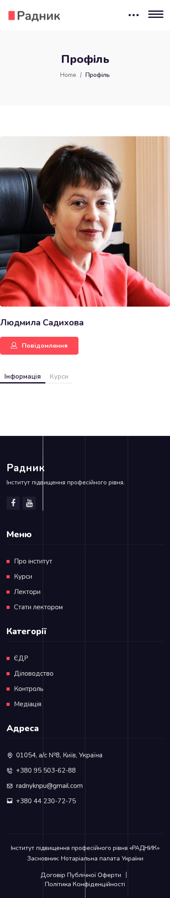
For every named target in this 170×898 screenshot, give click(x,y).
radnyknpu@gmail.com (49, 785)
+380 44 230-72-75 (46, 801)
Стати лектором (38, 607)
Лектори (27, 591)
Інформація (22, 376)
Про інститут (33, 561)
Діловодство (34, 673)
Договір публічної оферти (81, 874)
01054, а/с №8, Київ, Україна (59, 755)
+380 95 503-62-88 (46, 770)
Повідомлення (45, 346)
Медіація (27, 704)
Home (68, 75)
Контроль (29, 688)
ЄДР (21, 658)
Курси (59, 376)
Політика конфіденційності (85, 884)
